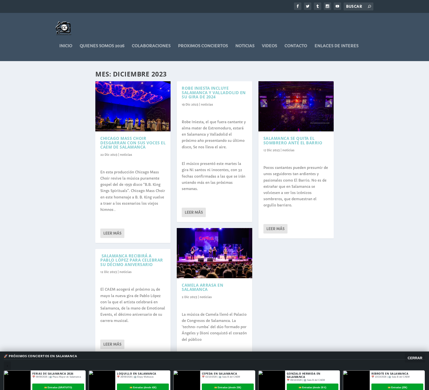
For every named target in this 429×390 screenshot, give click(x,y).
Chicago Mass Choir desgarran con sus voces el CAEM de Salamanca (133, 143)
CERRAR (415, 358)
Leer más (112, 233)
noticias (244, 46)
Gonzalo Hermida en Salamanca (304, 375)
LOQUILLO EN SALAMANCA (136, 373)
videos (269, 46)
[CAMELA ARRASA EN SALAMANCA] (214, 253)
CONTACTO (296, 46)
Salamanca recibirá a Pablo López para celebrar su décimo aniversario (131, 260)
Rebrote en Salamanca (389, 373)
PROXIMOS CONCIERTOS (203, 46)
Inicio (65, 46)
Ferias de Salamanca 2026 (52, 373)
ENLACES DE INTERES (336, 46)
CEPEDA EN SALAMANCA (219, 373)
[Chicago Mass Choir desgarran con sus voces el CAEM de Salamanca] (133, 106)
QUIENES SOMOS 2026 (102, 46)
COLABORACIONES (151, 46)
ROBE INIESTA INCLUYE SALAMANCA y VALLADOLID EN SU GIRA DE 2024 (214, 92)
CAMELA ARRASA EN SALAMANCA (202, 287)
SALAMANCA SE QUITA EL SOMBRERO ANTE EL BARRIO (292, 141)
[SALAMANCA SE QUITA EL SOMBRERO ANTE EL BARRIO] (296, 106)
